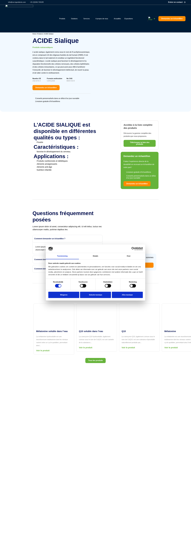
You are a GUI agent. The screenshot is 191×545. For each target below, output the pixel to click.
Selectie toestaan (95, 295)
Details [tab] (95, 256)
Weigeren (63, 295)
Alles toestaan (127, 295)
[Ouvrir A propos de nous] (109, 18)
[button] (151, 18)
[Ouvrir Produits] (66, 18)
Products (40, 34)
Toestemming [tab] (62, 256)
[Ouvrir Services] (91, 18)
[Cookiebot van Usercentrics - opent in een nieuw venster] (133, 248)
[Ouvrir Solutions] (79, 18)
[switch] (83, 285)
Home (34, 34)
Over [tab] (129, 256)
